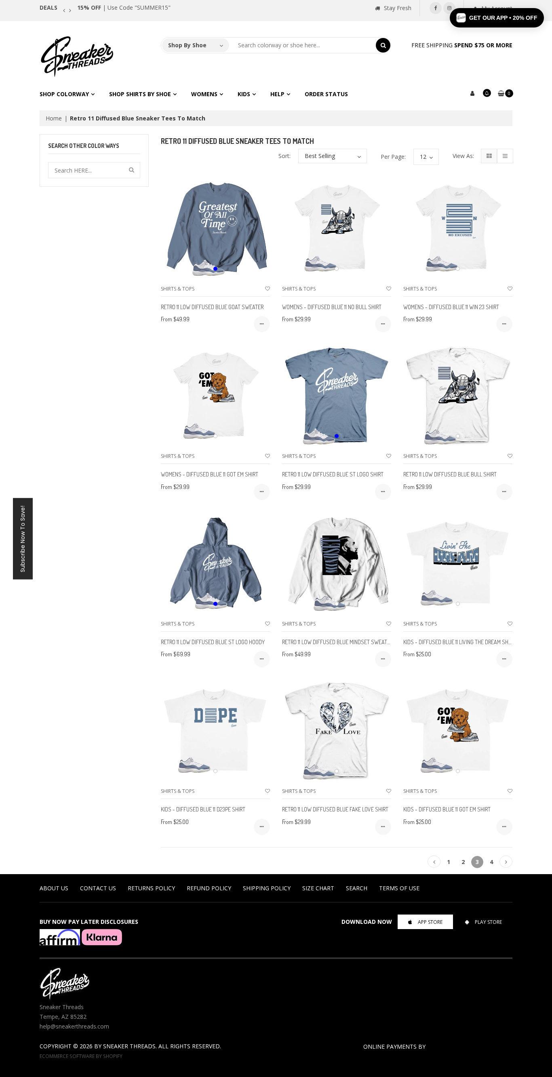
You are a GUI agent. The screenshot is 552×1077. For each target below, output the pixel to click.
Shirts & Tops (177, 288)
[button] (497, 17)
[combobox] (302, 45)
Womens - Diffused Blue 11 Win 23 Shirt (451, 306)
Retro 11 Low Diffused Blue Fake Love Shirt (335, 809)
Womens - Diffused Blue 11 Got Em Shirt (209, 474)
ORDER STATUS (326, 94)
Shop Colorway (64, 94)
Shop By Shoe (187, 45)
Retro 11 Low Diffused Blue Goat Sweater (212, 306)
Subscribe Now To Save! (23, 538)
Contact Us (98, 888)
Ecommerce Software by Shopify (81, 1056)
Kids (244, 94)
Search (356, 888)
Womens (204, 94)
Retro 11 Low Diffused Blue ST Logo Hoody (213, 642)
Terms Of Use (399, 888)
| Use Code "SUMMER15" (124, 7)
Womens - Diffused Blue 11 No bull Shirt (331, 306)
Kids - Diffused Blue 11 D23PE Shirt (203, 809)
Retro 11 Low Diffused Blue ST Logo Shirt (332, 474)
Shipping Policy (267, 888)
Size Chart (318, 888)
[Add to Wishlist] (267, 288)
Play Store (488, 922)
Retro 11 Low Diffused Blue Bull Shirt (450, 474)
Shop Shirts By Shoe (140, 94)
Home (54, 118)
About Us (54, 888)
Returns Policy (151, 888)
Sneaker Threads (129, 1046)
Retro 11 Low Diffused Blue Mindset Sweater (337, 642)
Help (277, 94)
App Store (430, 922)
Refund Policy (209, 888)
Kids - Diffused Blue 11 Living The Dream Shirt (459, 642)
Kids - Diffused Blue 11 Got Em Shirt (447, 809)
